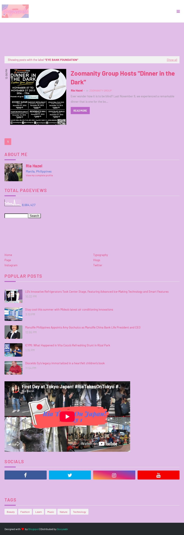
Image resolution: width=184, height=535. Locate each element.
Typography (100, 255)
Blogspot (33, 529)
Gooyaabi (62, 529)
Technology (79, 511)
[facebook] (25, 475)
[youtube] (159, 475)
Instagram (11, 265)
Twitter (97, 265)
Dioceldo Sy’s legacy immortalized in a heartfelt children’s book (65, 363)
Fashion (25, 511)
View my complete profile (39, 175)
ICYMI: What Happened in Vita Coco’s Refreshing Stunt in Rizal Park (67, 345)
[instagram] (114, 475)
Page (7, 260)
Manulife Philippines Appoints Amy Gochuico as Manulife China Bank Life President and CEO (82, 327)
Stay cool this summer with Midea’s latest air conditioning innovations (69, 309)
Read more (80, 110)
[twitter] (70, 475)
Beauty (11, 511)
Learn (38, 511)
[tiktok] (25, 486)
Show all (172, 60)
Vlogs (96, 260)
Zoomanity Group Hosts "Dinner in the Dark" (123, 77)
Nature (63, 511)
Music (50, 511)
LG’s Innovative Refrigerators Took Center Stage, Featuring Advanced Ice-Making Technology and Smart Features (97, 291)
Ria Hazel (77, 90)
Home (8, 255)
